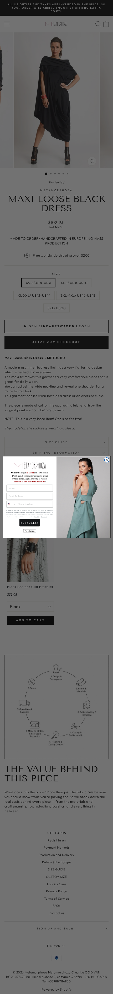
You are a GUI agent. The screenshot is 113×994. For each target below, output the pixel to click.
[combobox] (12, 504)
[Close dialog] (106, 459)
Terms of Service (44, 516)
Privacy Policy (36, 516)
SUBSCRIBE (30, 523)
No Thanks (29, 530)
